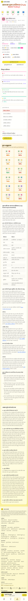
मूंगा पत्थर (3, 569)
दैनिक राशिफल (4, 520)
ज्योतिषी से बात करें (14, 529)
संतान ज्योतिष (3, 551)
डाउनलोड (24, 595)
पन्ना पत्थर (21, 568)
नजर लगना (3, 560)
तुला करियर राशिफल (10, 324)
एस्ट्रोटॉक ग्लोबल (21, 566)
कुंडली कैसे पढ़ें (16, 527)
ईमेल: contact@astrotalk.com (7, 585)
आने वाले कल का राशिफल (6, 521)
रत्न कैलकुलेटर (4, 561)
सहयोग (19, 552)
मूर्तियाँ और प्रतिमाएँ (16, 564)
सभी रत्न (17, 569)
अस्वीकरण (3, 575)
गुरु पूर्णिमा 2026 (14, 554)
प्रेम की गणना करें (15, 542)
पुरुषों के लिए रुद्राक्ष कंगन (11, 563)
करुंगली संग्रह (12, 560)
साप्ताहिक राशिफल (15, 521)
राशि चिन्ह (3, 554)
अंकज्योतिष (22, 551)
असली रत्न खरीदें (17, 561)
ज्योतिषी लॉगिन (4, 579)
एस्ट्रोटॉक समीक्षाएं (22, 529)
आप (23, 599)
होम (4, 599)
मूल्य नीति (13, 575)
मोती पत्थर (13, 569)
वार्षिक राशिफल (11, 523)
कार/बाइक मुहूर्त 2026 (5, 536)
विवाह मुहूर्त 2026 (14, 536)
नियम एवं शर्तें (15, 574)
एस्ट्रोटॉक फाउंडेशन (4, 555)
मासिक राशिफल (4, 523)
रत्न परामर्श (10, 561)
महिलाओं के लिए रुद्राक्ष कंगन (6, 564)
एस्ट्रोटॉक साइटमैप (21, 554)
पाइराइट (22, 561)
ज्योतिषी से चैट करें (7, 138)
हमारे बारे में (8, 575)
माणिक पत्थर (15, 568)
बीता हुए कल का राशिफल (12, 520)
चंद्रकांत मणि (3, 563)
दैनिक (17, 599)
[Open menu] (26, 1)
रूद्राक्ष (8, 560)
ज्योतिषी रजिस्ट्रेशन (11, 579)
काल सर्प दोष (9, 530)
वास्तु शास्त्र (8, 554)
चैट (10, 599)
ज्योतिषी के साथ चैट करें (5, 529)
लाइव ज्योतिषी (10, 527)
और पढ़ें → (5, 93)
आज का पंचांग (14, 530)
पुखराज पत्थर (3, 568)
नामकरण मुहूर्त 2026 (21, 535)
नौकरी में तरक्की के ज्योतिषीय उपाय (10, 552)
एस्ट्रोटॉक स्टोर (3, 527)
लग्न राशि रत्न (10, 551)
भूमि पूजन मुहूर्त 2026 (5, 538)
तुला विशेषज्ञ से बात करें (14, 62)
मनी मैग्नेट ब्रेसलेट (13, 566)
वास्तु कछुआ (18, 560)
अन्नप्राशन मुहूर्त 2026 (12, 535)
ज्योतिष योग (3, 530)
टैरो (21, 552)
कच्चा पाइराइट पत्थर (4, 566)
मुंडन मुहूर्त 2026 (22, 538)
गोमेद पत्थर (8, 569)
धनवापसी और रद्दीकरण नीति (6, 574)
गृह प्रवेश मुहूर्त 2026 (13, 538)
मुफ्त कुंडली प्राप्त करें (8, 64)
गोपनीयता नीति (21, 574)
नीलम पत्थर (9, 568)
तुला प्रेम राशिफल (22, 352)
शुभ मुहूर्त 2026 (4, 535)
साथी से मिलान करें (20, 64)
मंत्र (1, 552)
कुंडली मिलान (8, 542)
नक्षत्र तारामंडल (16, 551)
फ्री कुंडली (3, 542)
